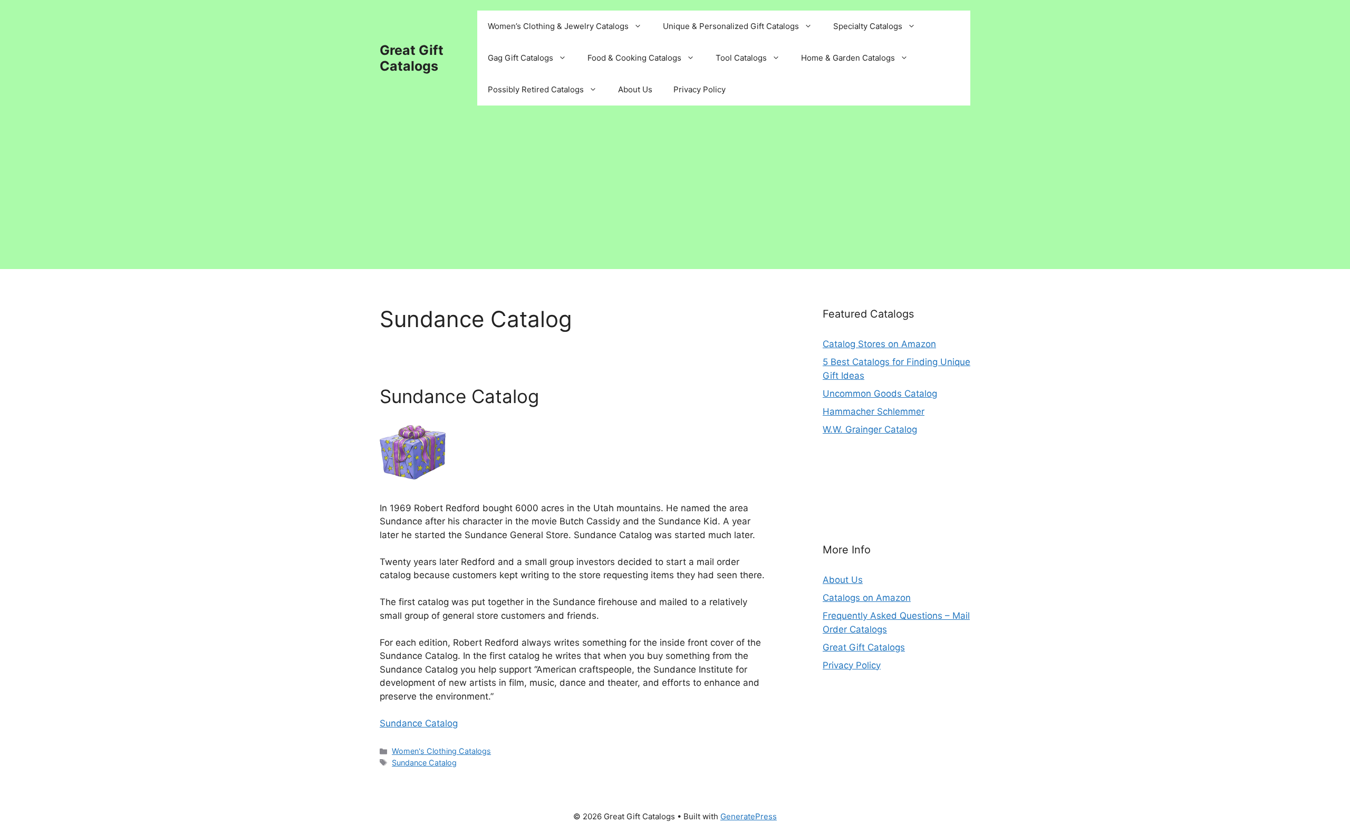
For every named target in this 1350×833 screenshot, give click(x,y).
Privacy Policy (699, 89)
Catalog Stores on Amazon (879, 344)
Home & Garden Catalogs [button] (848, 58)
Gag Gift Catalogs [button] (520, 58)
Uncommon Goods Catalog (880, 393)
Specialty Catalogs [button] (867, 26)
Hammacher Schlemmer (873, 411)
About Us (635, 89)
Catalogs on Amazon (867, 597)
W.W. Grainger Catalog (870, 429)
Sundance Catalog (459, 396)
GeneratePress (748, 816)
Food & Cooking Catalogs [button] (634, 58)
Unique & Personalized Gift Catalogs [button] (731, 26)
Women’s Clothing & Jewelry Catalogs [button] (558, 26)
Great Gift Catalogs (411, 58)
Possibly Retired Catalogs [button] (536, 89)
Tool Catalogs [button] (741, 58)
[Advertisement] (675, 195)
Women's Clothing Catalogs (441, 750)
